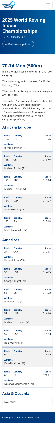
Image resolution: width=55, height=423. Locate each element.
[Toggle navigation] (48, 5)
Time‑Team (33, 417)
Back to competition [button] (19, 44)
